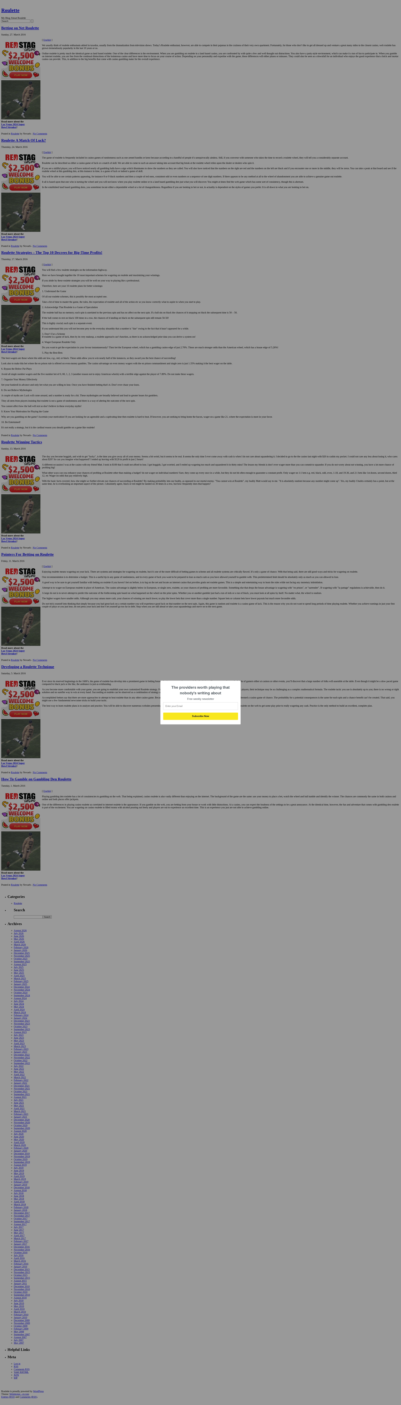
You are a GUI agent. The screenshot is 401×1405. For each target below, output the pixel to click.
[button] (200, 690)
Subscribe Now (200, 716)
